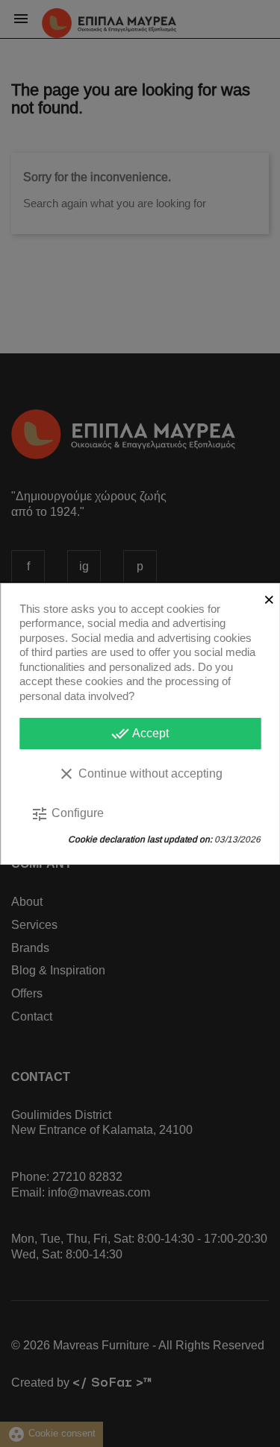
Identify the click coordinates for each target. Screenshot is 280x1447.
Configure (67, 814)
